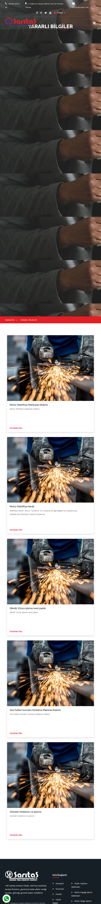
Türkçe (60, 12)
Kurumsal (60, 889)
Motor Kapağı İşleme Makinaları (81, 894)
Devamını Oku (16, 428)
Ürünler (59, 894)
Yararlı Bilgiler (28, 320)
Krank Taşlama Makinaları (79, 885)
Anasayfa (10, 320)
